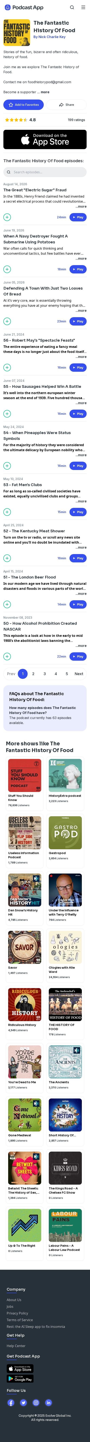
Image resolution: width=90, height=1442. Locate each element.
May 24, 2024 (13, 427)
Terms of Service (20, 1320)
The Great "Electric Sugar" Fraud (35, 190)
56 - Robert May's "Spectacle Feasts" (39, 340)
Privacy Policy (17, 1313)
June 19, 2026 (13, 230)
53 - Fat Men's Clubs (22, 485)
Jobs (10, 1306)
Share (70, 104)
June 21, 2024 (13, 334)
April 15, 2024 (13, 571)
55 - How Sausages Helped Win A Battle (42, 386)
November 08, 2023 (17, 617)
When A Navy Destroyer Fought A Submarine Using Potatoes (35, 239)
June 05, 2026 (13, 282)
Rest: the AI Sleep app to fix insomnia (36, 1326)
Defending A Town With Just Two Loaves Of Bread (43, 291)
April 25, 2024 (13, 525)
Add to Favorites (27, 104)
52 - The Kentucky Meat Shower (34, 531)
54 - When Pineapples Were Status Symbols (37, 435)
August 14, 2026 (15, 184)
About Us (14, 1300)
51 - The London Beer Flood (29, 577)
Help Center (16, 1346)
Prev (11, 674)
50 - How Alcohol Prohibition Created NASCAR (40, 626)
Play (80, 217)
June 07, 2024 (13, 380)
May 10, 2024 (13, 479)
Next (79, 674)
